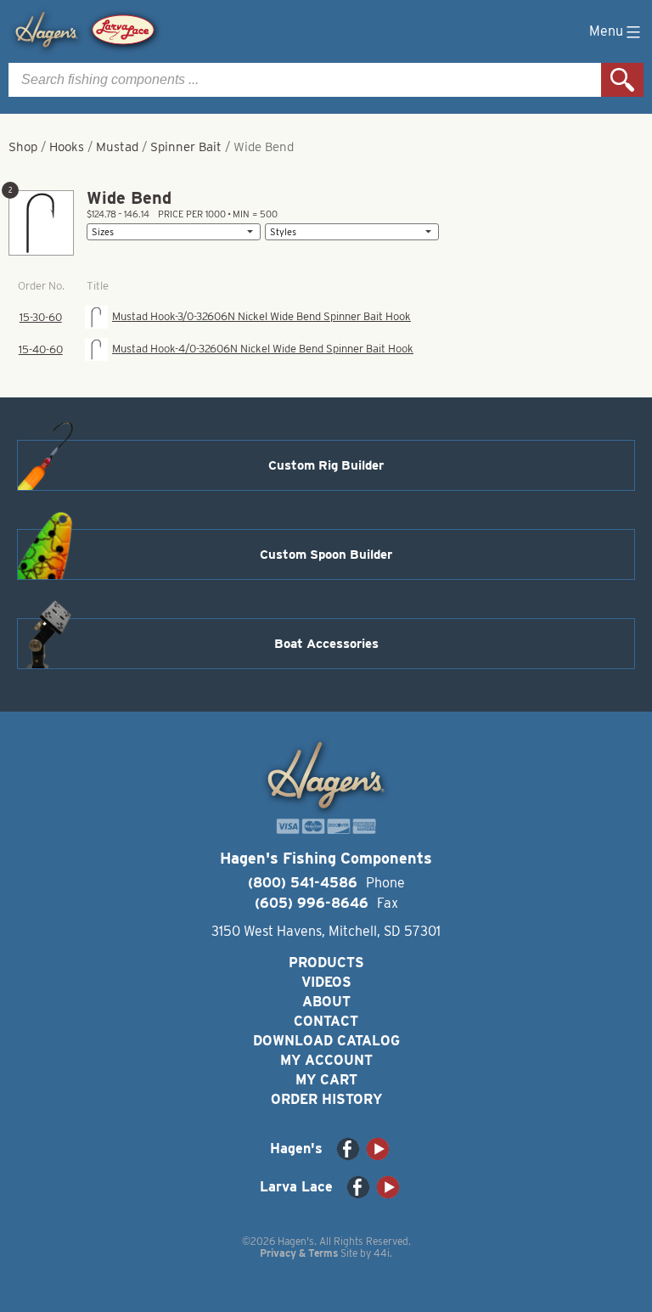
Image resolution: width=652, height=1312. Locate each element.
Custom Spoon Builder (326, 554)
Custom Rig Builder (326, 465)
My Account (326, 1060)
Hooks (66, 147)
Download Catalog (326, 1041)
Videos (326, 982)
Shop (22, 147)
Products (326, 962)
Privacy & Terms (299, 1253)
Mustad (117, 147)
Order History (326, 1099)
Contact (326, 1021)
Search (622, 80)
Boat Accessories (326, 643)
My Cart (326, 1080)
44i (382, 1253)
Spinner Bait (186, 147)
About (326, 1002)
